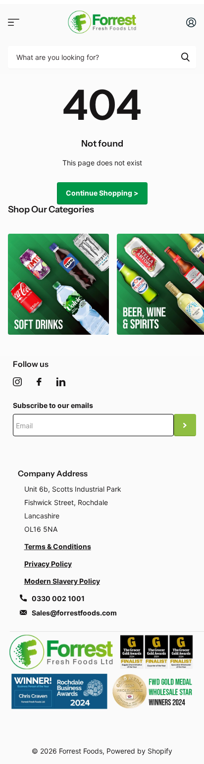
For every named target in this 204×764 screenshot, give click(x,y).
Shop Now (13, 22)
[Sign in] (191, 22)
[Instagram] (17, 381)
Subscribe (185, 425)
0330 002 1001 (58, 598)
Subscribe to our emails (53, 405)
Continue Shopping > (102, 193)
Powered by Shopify (139, 751)
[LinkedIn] (60, 381)
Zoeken (185, 57)
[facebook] (39, 382)
